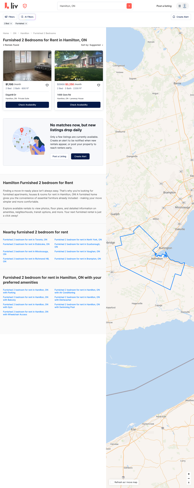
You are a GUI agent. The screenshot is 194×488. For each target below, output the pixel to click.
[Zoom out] (189, 478)
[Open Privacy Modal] (25, 6)
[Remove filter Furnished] (26, 23)
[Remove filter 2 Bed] (11, 23)
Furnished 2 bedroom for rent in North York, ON (78, 239)
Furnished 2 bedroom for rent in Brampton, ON (78, 258)
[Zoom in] (189, 474)
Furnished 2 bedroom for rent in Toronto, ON (25, 239)
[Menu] (182, 5)
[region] (150, 257)
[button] (24, 79)
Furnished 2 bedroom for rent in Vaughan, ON (77, 251)
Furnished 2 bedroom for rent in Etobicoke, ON (26, 244)
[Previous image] (7, 65)
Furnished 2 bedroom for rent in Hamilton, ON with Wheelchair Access (25, 313)
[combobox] (60, 5)
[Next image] (47, 65)
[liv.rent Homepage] (11, 6)
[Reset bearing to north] (189, 483)
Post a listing (164, 5)
